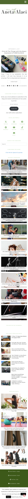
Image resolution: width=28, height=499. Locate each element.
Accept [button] (23, 494)
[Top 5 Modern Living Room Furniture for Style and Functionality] (5, 357)
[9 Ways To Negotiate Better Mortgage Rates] (5, 338)
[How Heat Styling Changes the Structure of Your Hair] (14, 401)
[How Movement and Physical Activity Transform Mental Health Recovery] (14, 419)
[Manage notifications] (24, 495)
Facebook (15, 483)
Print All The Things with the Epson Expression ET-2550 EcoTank (14, 52)
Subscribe (14, 108)
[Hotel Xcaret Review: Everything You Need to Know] (5, 363)
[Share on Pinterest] (14, 86)
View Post (14, 81)
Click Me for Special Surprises (14, 152)
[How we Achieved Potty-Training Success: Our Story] (5, 351)
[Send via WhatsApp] (16, 86)
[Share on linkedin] (18, 86)
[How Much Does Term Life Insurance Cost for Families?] (14, 456)
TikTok (14, 479)
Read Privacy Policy (17, 497)
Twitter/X (14, 471)
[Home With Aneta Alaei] (14, 10)
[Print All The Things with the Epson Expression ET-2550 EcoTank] (14, 72)
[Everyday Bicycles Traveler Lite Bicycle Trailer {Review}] (5, 344)
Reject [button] (8, 496)
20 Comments (23, 85)
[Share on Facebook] (10, 86)
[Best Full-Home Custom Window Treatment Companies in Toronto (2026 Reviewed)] (14, 438)
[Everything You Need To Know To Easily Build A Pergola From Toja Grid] (5, 370)
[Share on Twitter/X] (12, 86)
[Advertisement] (14, 32)
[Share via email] (8, 86)
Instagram (14, 475)
